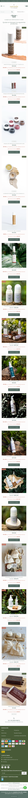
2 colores (14, 62)
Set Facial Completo (14, 343)
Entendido (14, 796)
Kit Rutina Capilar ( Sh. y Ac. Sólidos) (14, 577)
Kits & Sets (3, 733)
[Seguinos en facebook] (5, 767)
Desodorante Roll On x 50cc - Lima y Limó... (14, 531)
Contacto (3, 735)
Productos (16, 730)
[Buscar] (12, 11)
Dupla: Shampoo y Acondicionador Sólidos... (14, 660)
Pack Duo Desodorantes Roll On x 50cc (14, 306)
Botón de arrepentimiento (14, 789)
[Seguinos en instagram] (2, 767)
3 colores (14, 141)
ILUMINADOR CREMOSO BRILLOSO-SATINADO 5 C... (14, 193)
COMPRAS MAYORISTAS (20, 735)
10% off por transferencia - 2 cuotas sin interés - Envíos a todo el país (14, 1)
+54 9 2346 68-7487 (7, 757)
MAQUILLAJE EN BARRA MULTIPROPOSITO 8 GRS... (14, 93)
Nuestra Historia (18, 733)
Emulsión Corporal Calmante (14, 456)
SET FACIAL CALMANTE (14, 493)
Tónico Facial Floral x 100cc (14, 268)
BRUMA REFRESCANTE (14, 381)
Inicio (2, 730)
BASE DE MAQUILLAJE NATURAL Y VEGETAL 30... (14, 64)
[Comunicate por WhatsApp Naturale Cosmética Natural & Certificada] (25, 787)
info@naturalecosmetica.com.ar (10, 759)
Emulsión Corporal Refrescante (14, 418)
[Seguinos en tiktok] (8, 767)
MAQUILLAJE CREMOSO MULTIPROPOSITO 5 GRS (14, 143)
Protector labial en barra (14, 231)
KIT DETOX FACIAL (14, 614)
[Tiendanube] (14, 783)
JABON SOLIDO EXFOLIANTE (14, 706)
